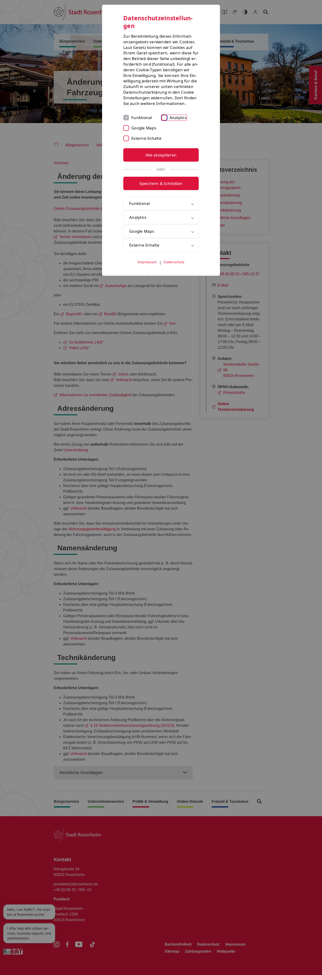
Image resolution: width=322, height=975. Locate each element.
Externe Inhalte (146, 138)
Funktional (141, 117)
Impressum (147, 262)
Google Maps (143, 128)
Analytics (178, 117)
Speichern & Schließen (160, 183)
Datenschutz (174, 262)
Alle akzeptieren (161, 155)
